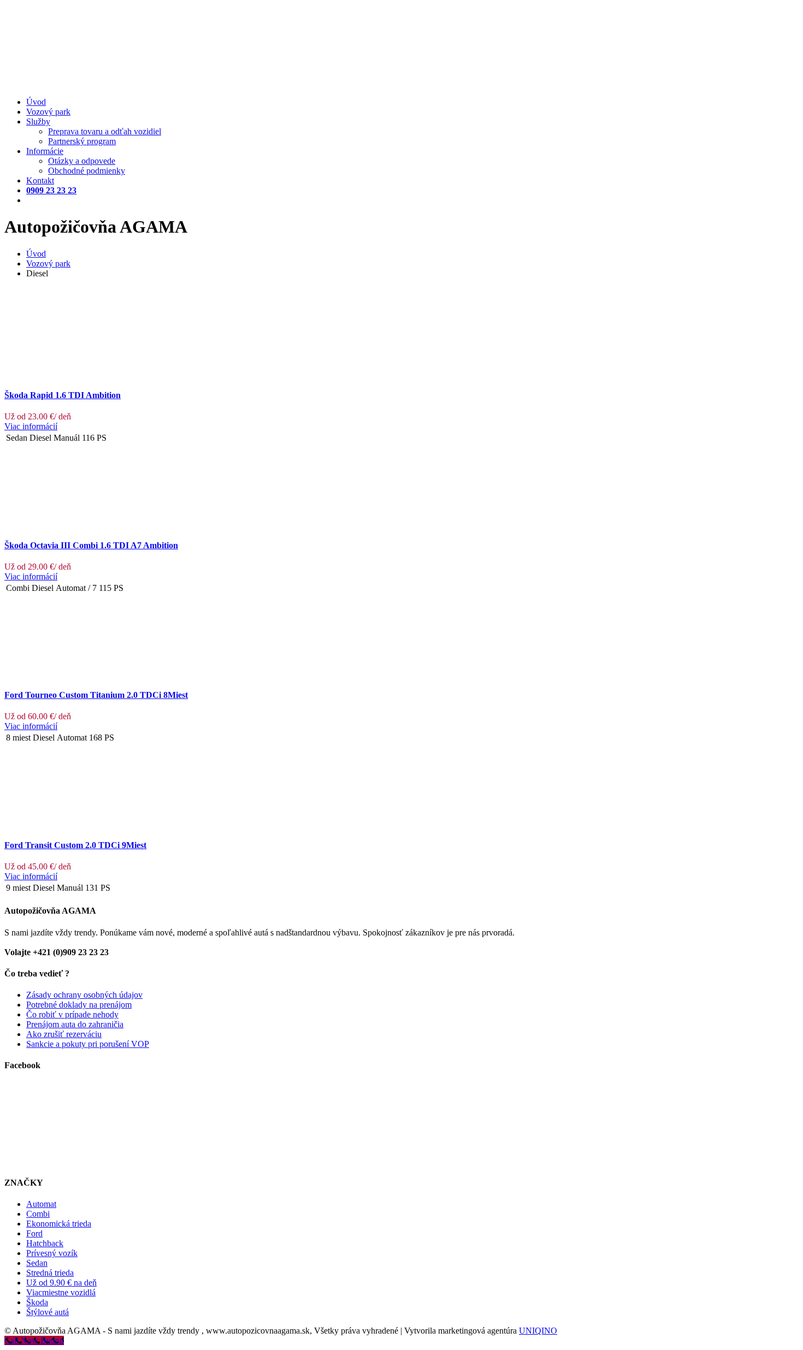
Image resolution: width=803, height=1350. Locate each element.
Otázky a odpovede (81, 160)
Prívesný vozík (52, 1253)
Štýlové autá (47, 1312)
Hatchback (44, 1243)
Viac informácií (30, 426)
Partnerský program (82, 141)
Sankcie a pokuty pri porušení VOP (87, 1044)
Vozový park (48, 111)
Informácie (44, 151)
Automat (41, 1204)
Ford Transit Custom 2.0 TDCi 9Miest (75, 845)
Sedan (37, 1263)
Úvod (36, 101)
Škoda (37, 1302)
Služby (38, 121)
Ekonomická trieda (58, 1223)
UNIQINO (538, 1330)
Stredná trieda (50, 1272)
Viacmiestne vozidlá (61, 1292)
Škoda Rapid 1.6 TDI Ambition (62, 395)
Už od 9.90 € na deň (61, 1282)
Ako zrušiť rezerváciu (64, 1034)
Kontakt (40, 180)
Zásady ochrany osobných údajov (84, 994)
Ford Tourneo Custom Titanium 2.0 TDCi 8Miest (96, 695)
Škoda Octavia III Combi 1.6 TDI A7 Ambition (91, 545)
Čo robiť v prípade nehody (72, 1014)
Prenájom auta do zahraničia (74, 1024)
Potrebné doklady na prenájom (79, 1004)
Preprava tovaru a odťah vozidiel (104, 131)
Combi (38, 1213)
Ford (34, 1233)
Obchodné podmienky (86, 170)
